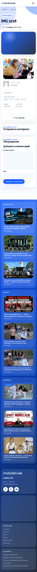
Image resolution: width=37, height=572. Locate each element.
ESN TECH (9, 204)
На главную (20, 118)
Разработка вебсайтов (10, 555)
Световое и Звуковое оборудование (15, 566)
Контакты (6, 532)
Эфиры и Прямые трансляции (13, 557)
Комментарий (9, 150)
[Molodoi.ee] (12, 473)
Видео (5, 537)
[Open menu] (33, 3)
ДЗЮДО (8, 380)
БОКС (7, 292)
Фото (5, 535)
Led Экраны (7, 563)
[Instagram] (11, 489)
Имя (4, 171)
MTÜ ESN (14, 85)
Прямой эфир (7, 540)
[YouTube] (16, 489)
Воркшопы (6, 543)
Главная (4, 9)
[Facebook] (5, 489)
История (6, 529)
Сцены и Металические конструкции (15, 560)
